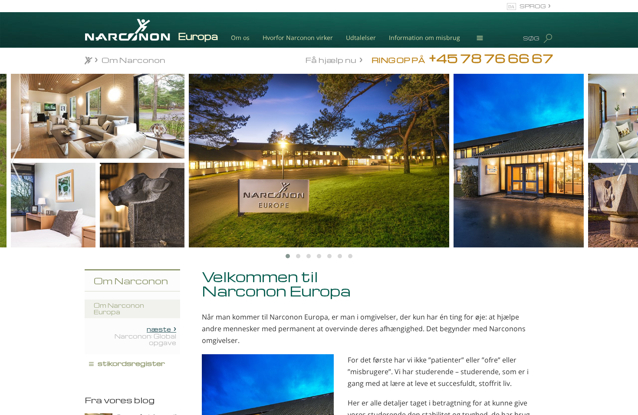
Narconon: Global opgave (145, 336)
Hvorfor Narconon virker (298, 37)
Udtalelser (361, 37)
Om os (240, 37)
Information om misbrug (424, 37)
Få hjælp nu (331, 59)
